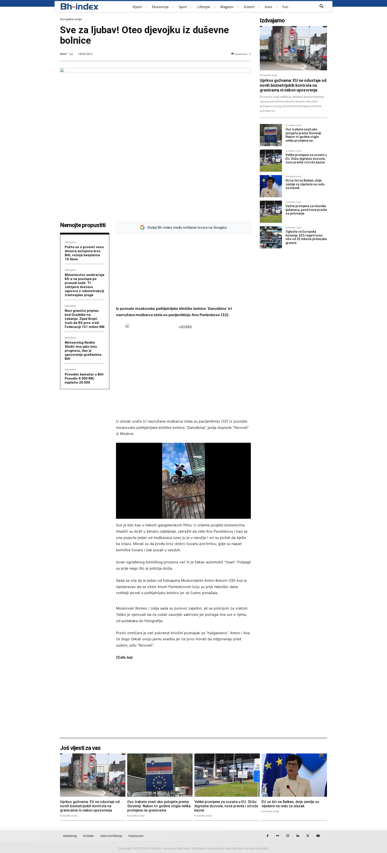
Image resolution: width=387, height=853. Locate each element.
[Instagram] (288, 836)
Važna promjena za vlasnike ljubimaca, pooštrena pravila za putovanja (306, 209)
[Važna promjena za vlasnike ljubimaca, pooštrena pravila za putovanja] (271, 212)
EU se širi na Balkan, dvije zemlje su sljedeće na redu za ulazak (305, 184)
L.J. (71, 53)
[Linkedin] (298, 836)
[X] (308, 836)
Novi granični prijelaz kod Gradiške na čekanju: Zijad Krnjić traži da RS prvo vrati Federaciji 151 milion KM (84, 319)
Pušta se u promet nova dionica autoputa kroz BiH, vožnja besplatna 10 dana (84, 253)
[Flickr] (278, 836)
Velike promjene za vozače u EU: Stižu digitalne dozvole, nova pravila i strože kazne (306, 158)
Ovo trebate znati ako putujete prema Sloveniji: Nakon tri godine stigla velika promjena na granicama (159, 806)
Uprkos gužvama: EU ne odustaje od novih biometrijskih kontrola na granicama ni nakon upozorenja (293, 85)
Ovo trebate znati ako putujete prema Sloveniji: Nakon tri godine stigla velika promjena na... (304, 135)
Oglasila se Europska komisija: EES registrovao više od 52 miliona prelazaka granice (306, 237)
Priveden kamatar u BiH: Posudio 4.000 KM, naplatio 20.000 (84, 378)
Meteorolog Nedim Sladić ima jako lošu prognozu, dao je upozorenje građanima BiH (83, 351)
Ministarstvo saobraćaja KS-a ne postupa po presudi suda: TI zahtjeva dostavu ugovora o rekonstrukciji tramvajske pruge (84, 285)
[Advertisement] (183, 269)
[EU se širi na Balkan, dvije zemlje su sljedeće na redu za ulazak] (271, 186)
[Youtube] (318, 836)
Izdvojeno (70, 242)
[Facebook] (267, 836)
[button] (321, 6)
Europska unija (71, 19)
